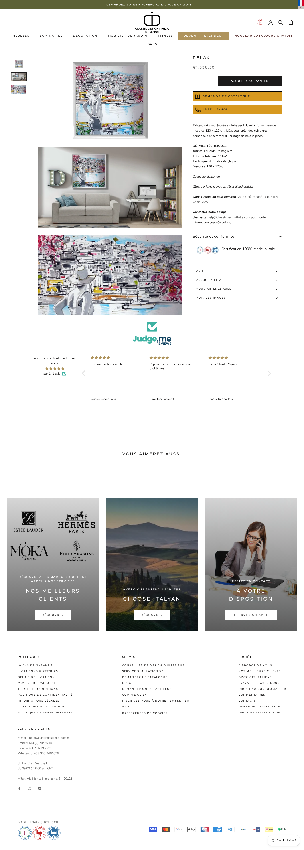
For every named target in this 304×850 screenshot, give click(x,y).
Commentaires (252, 694)
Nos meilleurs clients (260, 671)
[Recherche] (280, 22)
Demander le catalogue (145, 677)
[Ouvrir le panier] (291, 22)
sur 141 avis (51, 374)
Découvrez (53, 615)
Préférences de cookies (145, 713)
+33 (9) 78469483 (40, 743)
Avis (200, 270)
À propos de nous (255, 665)
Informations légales (38, 700)
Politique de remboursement (45, 712)
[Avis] (152, 333)
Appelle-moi (214, 109)
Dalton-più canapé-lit (252, 197)
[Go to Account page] (270, 22)
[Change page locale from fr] (301, 4)
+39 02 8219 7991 (39, 748)
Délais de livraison (36, 677)
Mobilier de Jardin (128, 35)
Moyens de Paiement (37, 682)
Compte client (135, 694)
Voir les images (211, 297)
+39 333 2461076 (46, 753)
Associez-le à (209, 279)
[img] (54, 368)
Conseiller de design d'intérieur (153, 665)
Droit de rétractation (260, 712)
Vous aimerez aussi (214, 288)
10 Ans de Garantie (35, 665)
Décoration (85, 35)
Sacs (152, 44)
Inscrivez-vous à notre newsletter (155, 700)
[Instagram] (29, 788)
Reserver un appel (251, 615)
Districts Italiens (255, 677)
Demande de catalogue (226, 96)
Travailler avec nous (259, 682)
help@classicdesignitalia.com (229, 217)
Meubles (20, 35)
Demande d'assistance (259, 706)
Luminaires (51, 35)
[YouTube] (39, 788)
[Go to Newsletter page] (259, 22)
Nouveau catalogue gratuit (264, 35)
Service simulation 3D (143, 671)
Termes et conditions (38, 688)
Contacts (247, 700)
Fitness (165, 35)
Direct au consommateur (262, 688)
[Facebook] (19, 788)
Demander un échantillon (147, 688)
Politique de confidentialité (45, 694)
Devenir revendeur (204, 35)
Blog (126, 682)
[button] (85, 373)
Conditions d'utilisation (41, 706)
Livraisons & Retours (38, 671)
